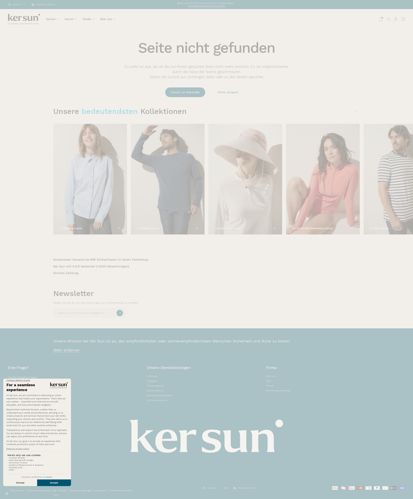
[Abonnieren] (119, 313)
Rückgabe (152, 381)
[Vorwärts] (355, 111)
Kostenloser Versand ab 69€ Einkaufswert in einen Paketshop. (101, 259)
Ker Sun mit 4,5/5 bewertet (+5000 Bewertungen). (91, 266)
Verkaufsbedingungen (80, 490)
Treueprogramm (155, 385)
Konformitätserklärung (278, 390)
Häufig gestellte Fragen (22, 377)
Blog (268, 381)
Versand (62, 490)
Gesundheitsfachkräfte (159, 395)
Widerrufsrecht (16, 490)
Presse (270, 385)
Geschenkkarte (155, 390)
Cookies (56, 495)
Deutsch (211, 488)
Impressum (100, 490)
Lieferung (152, 376)
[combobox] (17, 4)
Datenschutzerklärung (38, 490)
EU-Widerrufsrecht (157, 400)
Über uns (271, 376)
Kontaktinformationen (120, 490)
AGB (54, 490)
